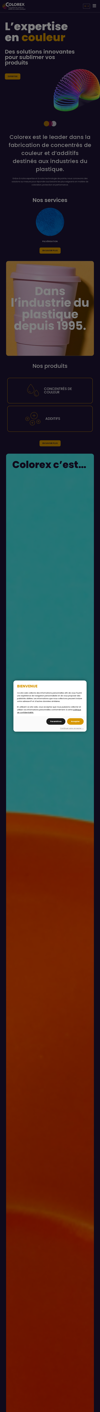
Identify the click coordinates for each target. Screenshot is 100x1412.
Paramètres (55, 721)
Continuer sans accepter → (72, 728)
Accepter (75, 721)
